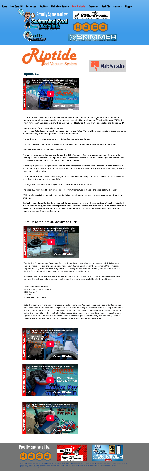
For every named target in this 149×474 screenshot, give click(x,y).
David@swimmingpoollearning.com (33, 467)
